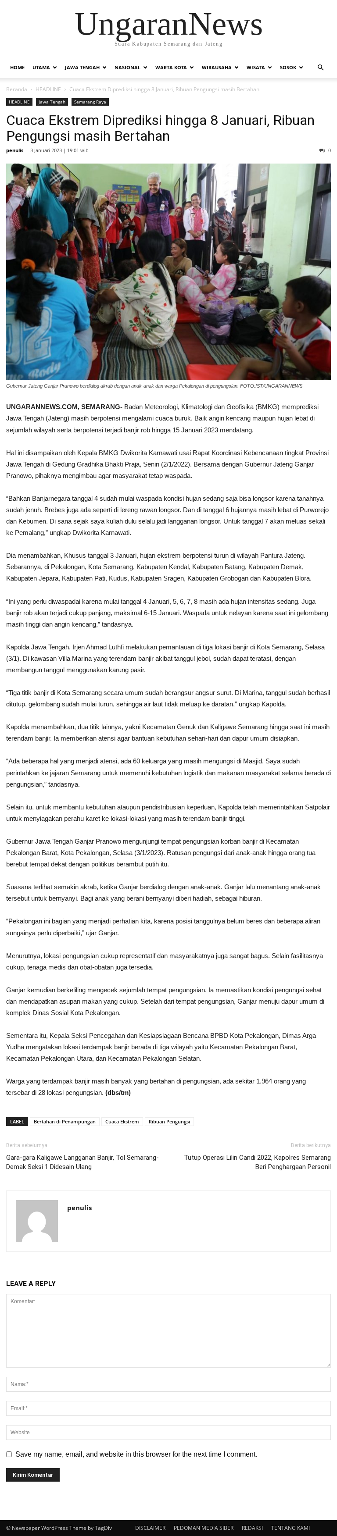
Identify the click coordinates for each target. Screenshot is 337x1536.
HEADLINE (48, 89)
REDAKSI (252, 1528)
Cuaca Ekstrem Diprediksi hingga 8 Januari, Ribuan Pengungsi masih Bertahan (160, 128)
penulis (14, 150)
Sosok (288, 67)
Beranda (16, 89)
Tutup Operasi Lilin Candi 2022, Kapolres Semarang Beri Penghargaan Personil (257, 1162)
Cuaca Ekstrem (122, 1121)
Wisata (256, 67)
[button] (320, 67)
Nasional (127, 67)
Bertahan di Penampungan (65, 1121)
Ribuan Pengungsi (169, 1121)
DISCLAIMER (150, 1528)
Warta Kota (171, 67)
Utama (41, 67)
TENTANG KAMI (290, 1528)
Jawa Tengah (82, 67)
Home (17, 67)
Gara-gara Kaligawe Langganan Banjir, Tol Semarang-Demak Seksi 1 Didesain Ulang (82, 1162)
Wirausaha (217, 67)
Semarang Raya (90, 102)
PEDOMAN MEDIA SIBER (203, 1528)
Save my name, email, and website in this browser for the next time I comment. (136, 1454)
